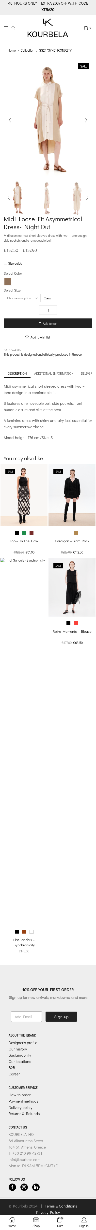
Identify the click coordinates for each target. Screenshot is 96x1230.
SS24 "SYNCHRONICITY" (55, 50)
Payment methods (23, 1101)
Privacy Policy (48, 1212)
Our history (18, 1048)
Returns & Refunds (24, 1113)
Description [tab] (17, 373)
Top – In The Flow (24, 540)
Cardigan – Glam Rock (72, 540)
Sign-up (61, 1016)
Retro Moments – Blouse (72, 631)
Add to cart (50, 323)
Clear (47, 298)
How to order (20, 1094)
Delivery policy (20, 1107)
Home (12, 50)
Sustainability (20, 1055)
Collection (27, 50)
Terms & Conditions (61, 1205)
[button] (10, 120)
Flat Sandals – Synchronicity (24, 942)
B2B (12, 1067)
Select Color (13, 273)
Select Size (12, 290)
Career (14, 1073)
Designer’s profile (23, 1042)
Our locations (20, 1061)
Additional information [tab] (54, 373)
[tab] (17, 373)
